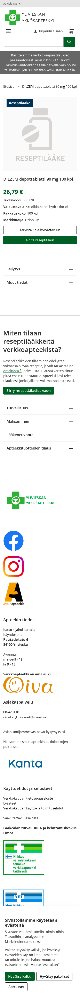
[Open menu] (8, 31)
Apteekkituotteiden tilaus (29, 448)
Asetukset (16, 986)
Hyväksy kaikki (19, 976)
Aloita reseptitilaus (40, 240)
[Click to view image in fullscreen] (40, 134)
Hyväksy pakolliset (54, 976)
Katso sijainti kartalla (19, 629)
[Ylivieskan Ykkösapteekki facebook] (40, 540)
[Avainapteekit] (40, 594)
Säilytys (13, 268)
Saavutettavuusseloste (20, 818)
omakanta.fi (12, 371)
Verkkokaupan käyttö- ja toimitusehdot (33, 808)
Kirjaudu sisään (51, 31)
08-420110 (11, 712)
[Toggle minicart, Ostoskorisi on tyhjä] (71, 31)
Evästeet (9, 803)
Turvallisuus (17, 407)
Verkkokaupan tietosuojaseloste (28, 798)
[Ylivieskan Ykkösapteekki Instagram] (40, 566)
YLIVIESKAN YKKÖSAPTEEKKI (38, 17)
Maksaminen (18, 421)
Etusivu (9, 86)
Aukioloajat (10, 3)
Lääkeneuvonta (20, 434)
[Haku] (69, 42)
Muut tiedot (17, 282)
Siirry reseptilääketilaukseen (29, 390)
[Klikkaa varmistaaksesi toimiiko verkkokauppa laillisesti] (40, 857)
